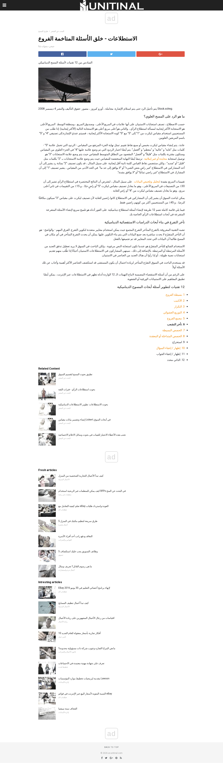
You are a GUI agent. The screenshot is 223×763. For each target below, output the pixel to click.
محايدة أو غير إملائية (155, 158)
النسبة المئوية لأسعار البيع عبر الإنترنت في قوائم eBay (85, 693)
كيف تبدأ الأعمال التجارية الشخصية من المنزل (80, 475)
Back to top (111, 747)
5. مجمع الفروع (176, 318)
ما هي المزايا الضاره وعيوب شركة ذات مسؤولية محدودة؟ (86, 648)
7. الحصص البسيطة (173, 330)
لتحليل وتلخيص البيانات (147, 181)
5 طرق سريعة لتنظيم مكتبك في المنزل (77, 521)
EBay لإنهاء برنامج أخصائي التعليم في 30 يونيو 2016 (84, 587)
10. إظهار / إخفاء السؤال (170, 348)
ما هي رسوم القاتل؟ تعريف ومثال (75, 566)
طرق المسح (43, 31)
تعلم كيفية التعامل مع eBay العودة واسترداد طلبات (83, 506)
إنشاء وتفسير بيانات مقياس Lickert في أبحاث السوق (84, 419)
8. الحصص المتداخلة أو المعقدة (167, 336)
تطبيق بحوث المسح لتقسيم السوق (75, 374)
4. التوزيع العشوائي (174, 312)
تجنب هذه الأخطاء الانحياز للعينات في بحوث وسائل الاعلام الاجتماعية (92, 434)
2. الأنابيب (179, 300)
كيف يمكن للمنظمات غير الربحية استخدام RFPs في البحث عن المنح (92, 490)
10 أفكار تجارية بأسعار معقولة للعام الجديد (79, 633)
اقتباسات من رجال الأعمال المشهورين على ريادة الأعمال (86, 618)
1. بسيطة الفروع (175, 294)
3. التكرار (179, 306)
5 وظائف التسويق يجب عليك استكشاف (78, 551)
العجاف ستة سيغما (67, 708)
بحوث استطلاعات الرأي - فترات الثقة (76, 389)
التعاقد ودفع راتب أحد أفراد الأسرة (75, 536)
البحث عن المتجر (57, 31)
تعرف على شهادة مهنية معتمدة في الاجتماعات (81, 663)
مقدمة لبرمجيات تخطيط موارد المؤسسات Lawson (83, 678)
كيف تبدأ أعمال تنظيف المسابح (73, 603)
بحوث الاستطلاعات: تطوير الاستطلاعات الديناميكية (83, 404)
